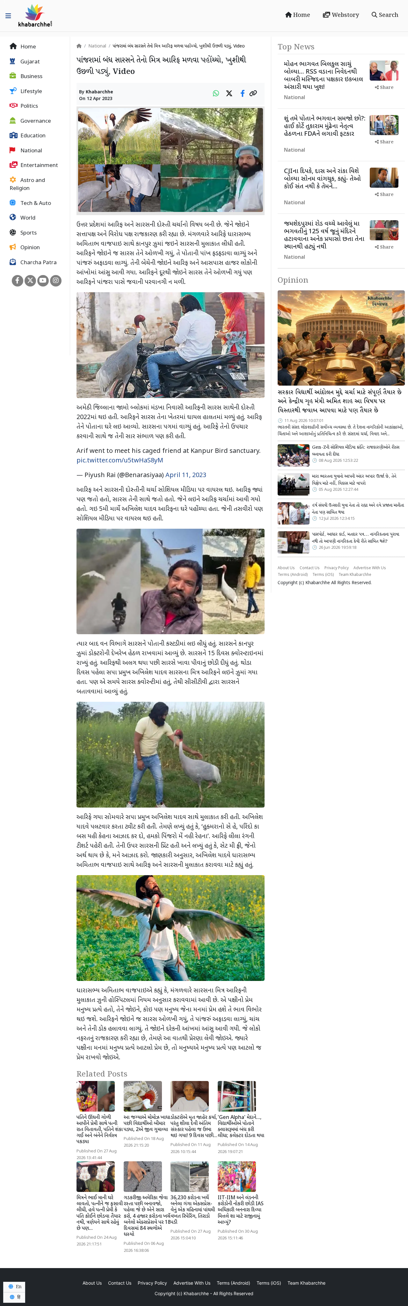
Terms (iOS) (323, 574)
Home (301, 15)
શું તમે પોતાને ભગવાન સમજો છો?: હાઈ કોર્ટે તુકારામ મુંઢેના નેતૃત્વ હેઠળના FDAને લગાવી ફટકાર (325, 126)
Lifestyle (30, 91)
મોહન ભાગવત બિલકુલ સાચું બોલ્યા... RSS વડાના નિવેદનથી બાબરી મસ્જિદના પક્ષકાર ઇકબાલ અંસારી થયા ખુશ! (323, 75)
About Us (286, 568)
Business (30, 76)
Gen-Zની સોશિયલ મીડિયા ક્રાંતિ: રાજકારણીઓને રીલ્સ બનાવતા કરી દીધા (355, 451)
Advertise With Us (369, 568)
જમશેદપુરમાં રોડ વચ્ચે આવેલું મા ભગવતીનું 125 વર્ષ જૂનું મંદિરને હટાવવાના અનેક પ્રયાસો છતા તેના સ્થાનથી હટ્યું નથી (324, 235)
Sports (28, 233)
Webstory (344, 15)
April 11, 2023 (185, 475)
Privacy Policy (336, 568)
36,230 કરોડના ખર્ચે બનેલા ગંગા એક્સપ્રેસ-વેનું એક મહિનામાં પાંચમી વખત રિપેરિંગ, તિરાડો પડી (193, 1210)
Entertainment (38, 165)
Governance (35, 121)
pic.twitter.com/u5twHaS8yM (119, 461)
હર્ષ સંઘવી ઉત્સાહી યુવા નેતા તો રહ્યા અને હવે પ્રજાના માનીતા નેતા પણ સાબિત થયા (358, 509)
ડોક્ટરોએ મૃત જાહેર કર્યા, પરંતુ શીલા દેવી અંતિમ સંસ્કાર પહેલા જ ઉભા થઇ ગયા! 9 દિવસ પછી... (194, 1127)
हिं (18, 1297)
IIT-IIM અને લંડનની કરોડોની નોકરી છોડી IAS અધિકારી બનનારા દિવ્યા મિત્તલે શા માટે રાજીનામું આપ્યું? (241, 1210)
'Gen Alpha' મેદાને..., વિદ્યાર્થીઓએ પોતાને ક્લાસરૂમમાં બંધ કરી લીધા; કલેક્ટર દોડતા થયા (241, 1127)
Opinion (29, 247)
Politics (28, 106)
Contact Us (310, 568)
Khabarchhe (99, 92)
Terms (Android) (293, 574)
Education (32, 136)
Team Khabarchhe (355, 574)
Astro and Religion (27, 184)
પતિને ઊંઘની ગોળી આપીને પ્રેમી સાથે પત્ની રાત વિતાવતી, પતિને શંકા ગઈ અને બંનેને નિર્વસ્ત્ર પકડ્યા (99, 1130)
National (30, 151)
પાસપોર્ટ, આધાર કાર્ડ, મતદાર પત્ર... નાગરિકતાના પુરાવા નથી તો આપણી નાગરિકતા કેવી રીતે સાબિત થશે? (355, 538)
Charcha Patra (38, 262)
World (27, 218)
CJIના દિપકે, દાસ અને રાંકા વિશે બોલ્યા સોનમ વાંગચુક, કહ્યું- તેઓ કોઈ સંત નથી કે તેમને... (322, 179)
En (18, 1287)
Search (387, 15)
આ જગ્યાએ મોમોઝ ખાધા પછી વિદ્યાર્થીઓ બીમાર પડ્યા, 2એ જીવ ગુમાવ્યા (147, 1123)
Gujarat (29, 62)
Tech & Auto (35, 203)
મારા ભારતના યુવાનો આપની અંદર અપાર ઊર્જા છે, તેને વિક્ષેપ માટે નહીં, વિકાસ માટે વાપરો (354, 480)
